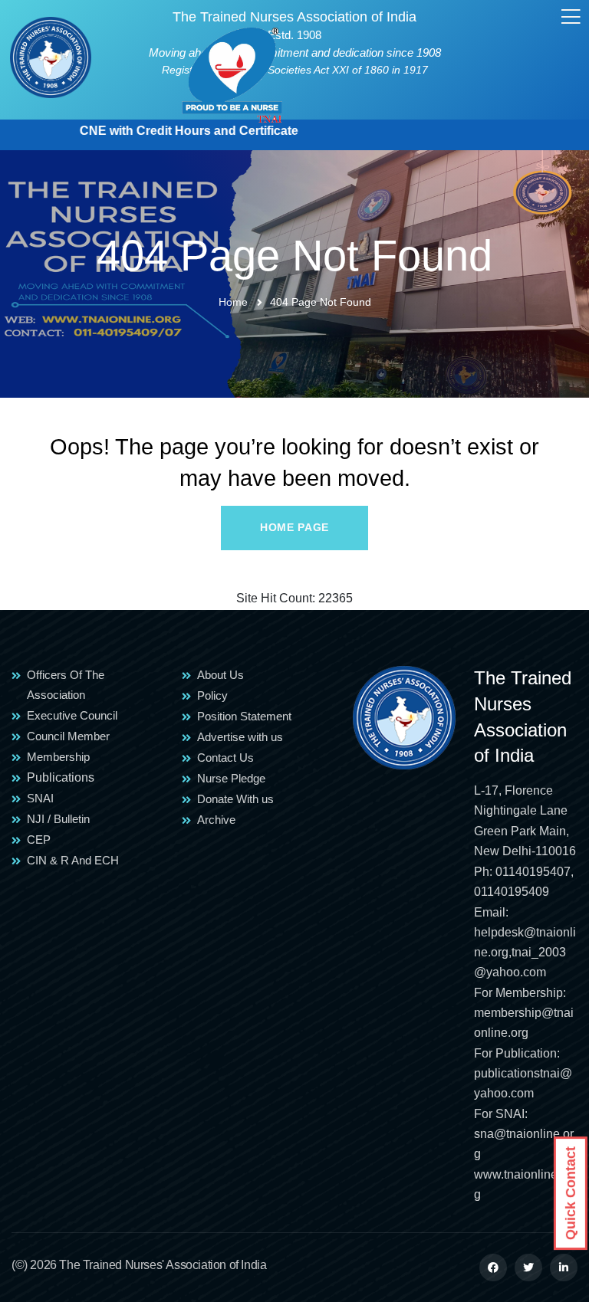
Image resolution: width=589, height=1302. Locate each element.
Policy (212, 695)
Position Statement (244, 716)
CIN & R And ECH (73, 860)
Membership (58, 756)
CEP (39, 839)
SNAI (40, 798)
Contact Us (225, 757)
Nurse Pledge (231, 778)
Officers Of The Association (65, 684)
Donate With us (235, 798)
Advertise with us (240, 736)
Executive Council (72, 715)
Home (233, 302)
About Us (220, 674)
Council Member (68, 736)
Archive (216, 819)
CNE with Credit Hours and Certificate (170, 130)
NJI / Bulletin (58, 818)
